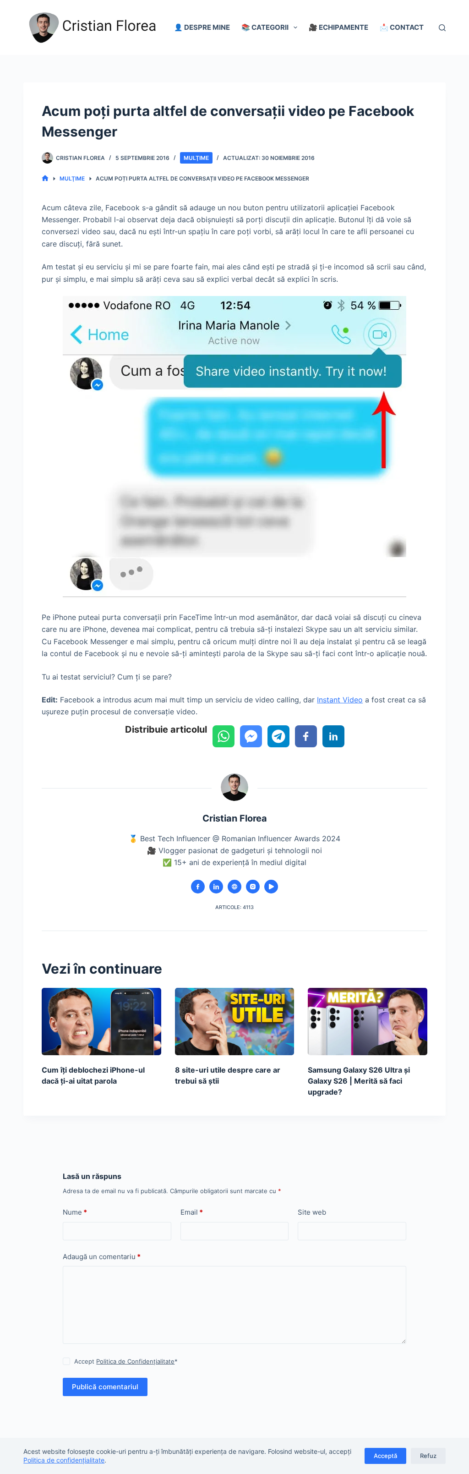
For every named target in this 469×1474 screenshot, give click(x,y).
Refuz (428, 1455)
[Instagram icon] (253, 886)
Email (191, 1212)
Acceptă (385, 1455)
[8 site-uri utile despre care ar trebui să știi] (234, 1021)
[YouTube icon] (271, 886)
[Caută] (442, 27)
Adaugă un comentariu (102, 1256)
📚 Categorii (265, 27)
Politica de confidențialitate (63, 1460)
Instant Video (340, 699)
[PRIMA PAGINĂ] (45, 178)
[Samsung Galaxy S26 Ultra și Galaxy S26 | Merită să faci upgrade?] (367, 1021)
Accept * (126, 1361)
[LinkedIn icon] (216, 886)
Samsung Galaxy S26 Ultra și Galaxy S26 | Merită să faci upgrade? (359, 1080)
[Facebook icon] (198, 886)
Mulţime (196, 157)
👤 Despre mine (202, 27)
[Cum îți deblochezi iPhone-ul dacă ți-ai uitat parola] (101, 1021)
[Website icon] (234, 886)
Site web (312, 1212)
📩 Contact (402, 27)
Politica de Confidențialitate (135, 1361)
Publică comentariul (105, 1386)
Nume (75, 1212)
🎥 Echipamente (338, 27)
